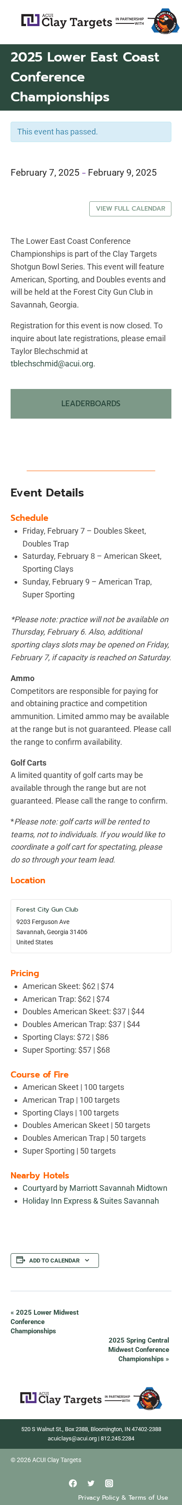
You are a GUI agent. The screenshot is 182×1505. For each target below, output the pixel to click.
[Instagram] (109, 1483)
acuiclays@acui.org (72, 1438)
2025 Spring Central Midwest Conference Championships (138, 1349)
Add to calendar (54, 1260)
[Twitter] (91, 1483)
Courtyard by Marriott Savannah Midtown (95, 1188)
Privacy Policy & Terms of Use (123, 1497)
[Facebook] (73, 1483)
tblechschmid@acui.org (52, 363)
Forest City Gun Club (47, 909)
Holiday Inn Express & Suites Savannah (91, 1200)
